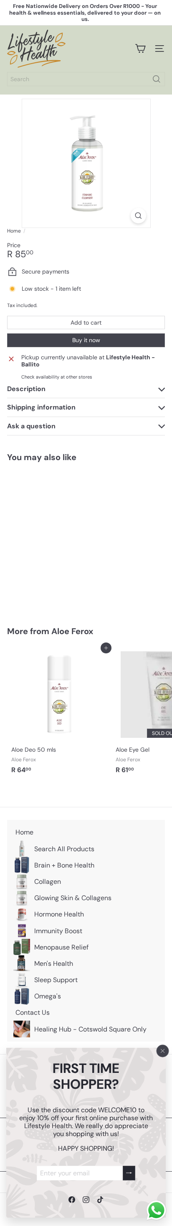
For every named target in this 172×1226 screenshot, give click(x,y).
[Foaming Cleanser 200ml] (59, 539)
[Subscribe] (129, 1172)
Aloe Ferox (72, 631)
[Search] (156, 79)
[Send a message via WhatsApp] (156, 1210)
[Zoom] (138, 215)
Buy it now (86, 340)
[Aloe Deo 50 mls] (59, 713)
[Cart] (140, 48)
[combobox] (86, 79)
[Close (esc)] (163, 1050)
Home (14, 231)
